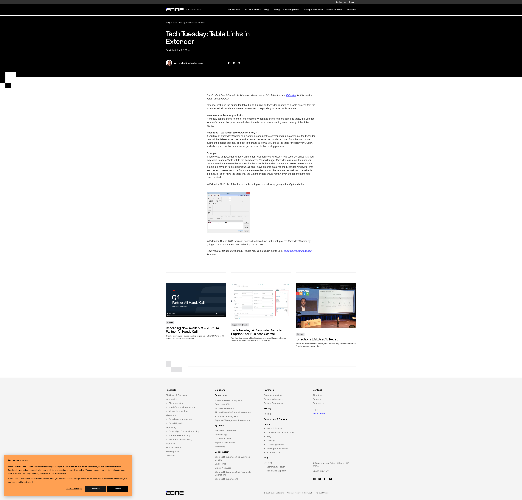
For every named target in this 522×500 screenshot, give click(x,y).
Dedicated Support (276, 471)
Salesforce (220, 464)
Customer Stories (252, 10)
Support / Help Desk (225, 443)
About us (317, 395)
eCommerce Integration (227, 416)
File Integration (176, 403)
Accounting (221, 435)
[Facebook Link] (325, 478)
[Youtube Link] (330, 478)
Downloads (351, 10)
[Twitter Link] (319, 478)
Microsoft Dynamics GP (227, 479)
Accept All (96, 489)
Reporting (171, 427)
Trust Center (323, 493)
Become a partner (273, 395)
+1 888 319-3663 (321, 471)
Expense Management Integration (232, 420)
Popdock (170, 443)
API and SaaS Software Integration (233, 412)
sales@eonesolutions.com (298, 251)
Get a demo (319, 413)
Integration (171, 399)
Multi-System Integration (182, 407)
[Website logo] (175, 9)
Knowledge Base (291, 10)
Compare (170, 455)
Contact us (318, 403)
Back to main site (194, 10)
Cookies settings (74, 489)
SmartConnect (173, 447)
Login (352, 2)
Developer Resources (313, 10)
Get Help (268, 463)
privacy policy (78, 470)
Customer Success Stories (280, 432)
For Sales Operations (225, 431)
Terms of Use (60, 473)
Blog (266, 10)
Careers (317, 399)
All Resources (234, 10)
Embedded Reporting (179, 435)
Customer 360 (222, 404)
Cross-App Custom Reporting (184, 431)
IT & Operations (223, 439)
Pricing (267, 414)
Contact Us (340, 2)
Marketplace (172, 451)
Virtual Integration (178, 411)
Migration (171, 415)
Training (276, 10)
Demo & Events (274, 428)
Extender (291, 95)
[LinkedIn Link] (314, 478)
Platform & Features (176, 395)
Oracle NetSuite (223, 468)
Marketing (220, 447)
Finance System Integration (229, 400)
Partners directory (273, 399)
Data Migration (176, 423)
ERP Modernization (224, 408)
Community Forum (275, 467)
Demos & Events (334, 10)
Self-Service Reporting (180, 439)
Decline (117, 489)
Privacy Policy (310, 493)
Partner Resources (273, 403)
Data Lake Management (181, 419)
